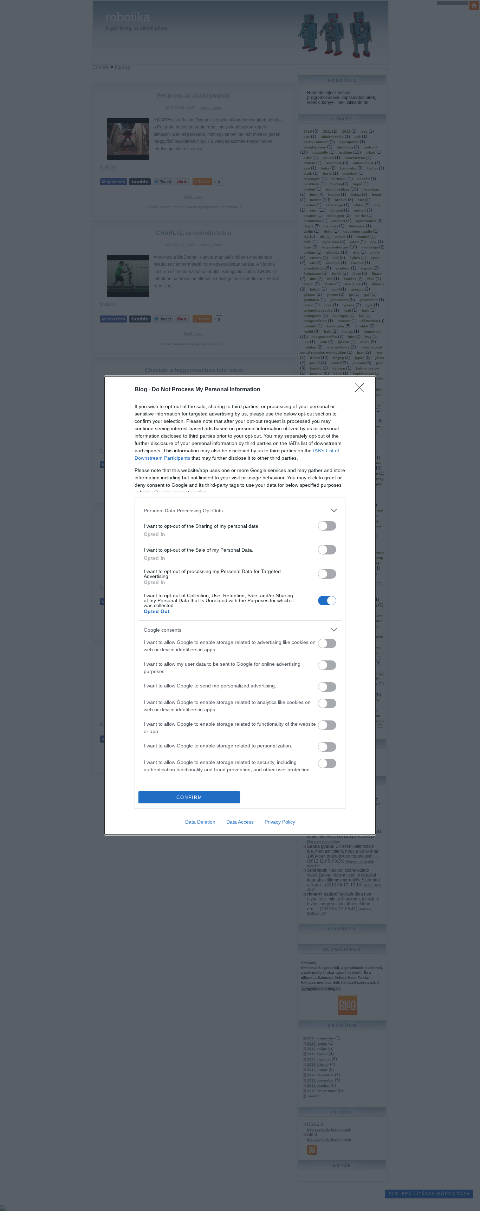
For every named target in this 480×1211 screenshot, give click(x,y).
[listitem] (240, 510)
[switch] (327, 526)
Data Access (240, 822)
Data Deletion (200, 822)
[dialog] (240, 605)
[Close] (361, 390)
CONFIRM (189, 797)
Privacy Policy (280, 822)
